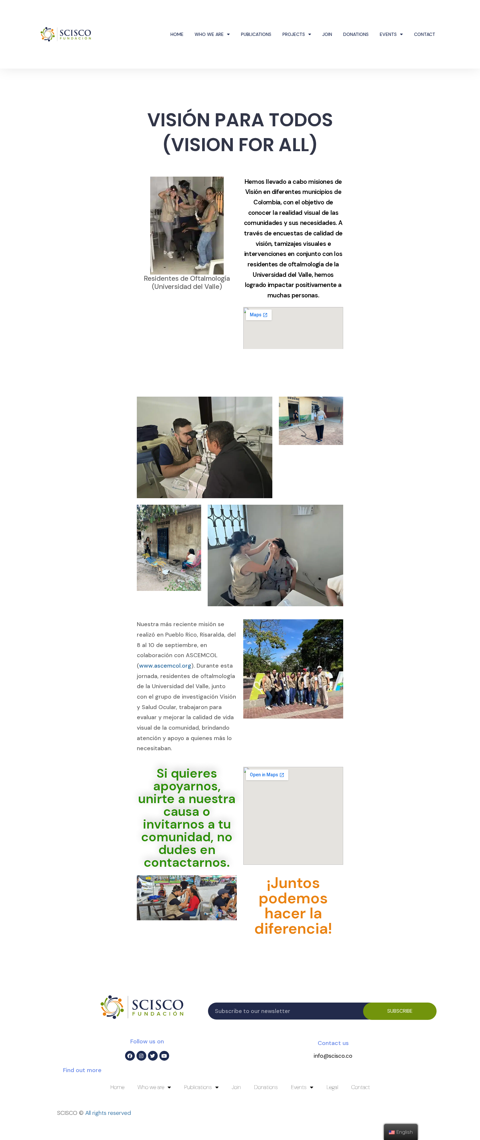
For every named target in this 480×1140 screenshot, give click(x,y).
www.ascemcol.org (165, 665)
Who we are (209, 34)
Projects (293, 34)
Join (327, 34)
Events (388, 34)
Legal (332, 1087)
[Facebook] (130, 1056)
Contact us (333, 1043)
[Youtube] (164, 1056)
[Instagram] (141, 1056)
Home (177, 34)
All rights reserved (108, 1112)
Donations (356, 34)
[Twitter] (153, 1056)
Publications (256, 34)
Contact (424, 34)
